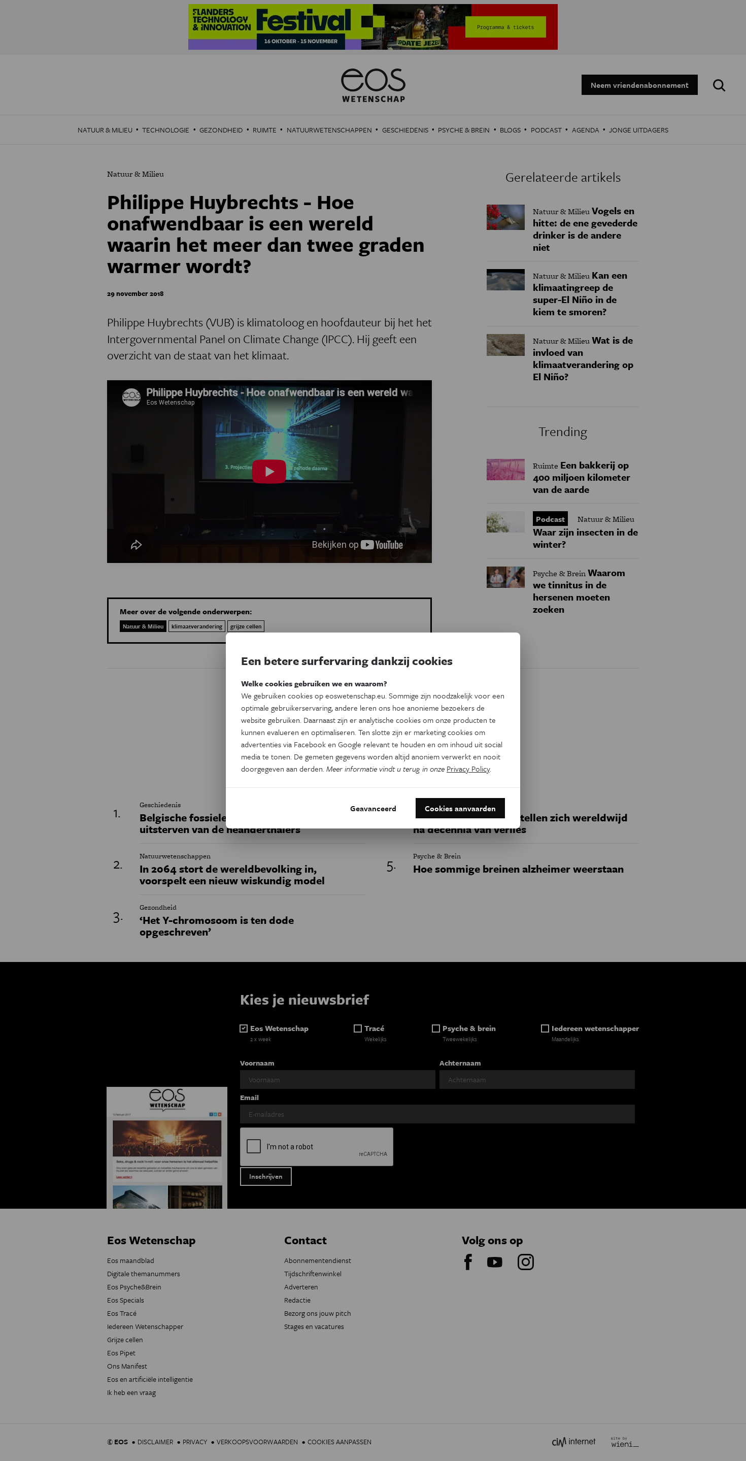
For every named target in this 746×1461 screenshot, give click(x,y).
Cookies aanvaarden (460, 808)
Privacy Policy (468, 768)
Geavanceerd (373, 808)
